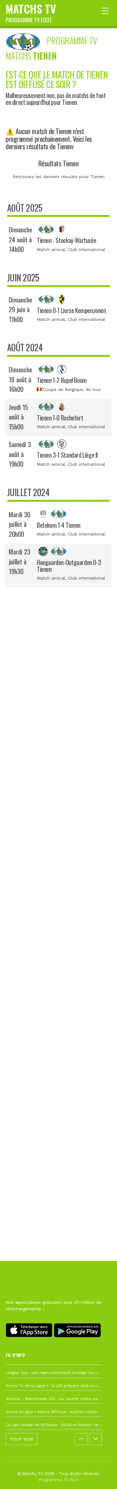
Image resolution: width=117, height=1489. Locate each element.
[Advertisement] (58, 879)
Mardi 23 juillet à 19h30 (19, 561)
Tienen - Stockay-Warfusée (66, 240)
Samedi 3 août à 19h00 (20, 454)
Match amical (51, 249)
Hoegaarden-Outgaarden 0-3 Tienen (69, 566)
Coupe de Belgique (63, 389)
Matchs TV (31, 12)
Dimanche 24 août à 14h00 (20, 239)
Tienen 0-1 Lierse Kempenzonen (71, 310)
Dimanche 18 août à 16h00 (20, 379)
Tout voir (21, 1439)
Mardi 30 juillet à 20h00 (19, 524)
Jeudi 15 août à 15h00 (18, 416)
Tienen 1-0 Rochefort (60, 417)
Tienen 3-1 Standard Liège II (67, 455)
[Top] (100, 1475)
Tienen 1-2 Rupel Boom (62, 380)
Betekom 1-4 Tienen (58, 525)
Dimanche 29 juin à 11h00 (20, 309)
